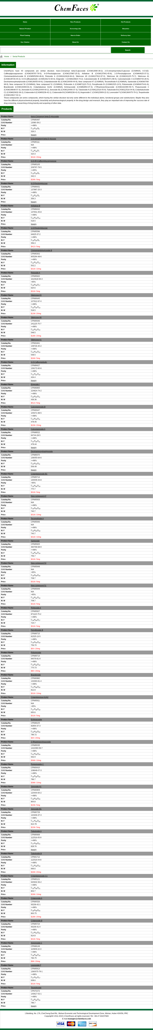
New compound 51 (38, 586)
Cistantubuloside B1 (39, 474)
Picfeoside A (36, 608)
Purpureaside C (37, 764)
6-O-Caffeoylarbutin (39, 362)
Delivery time (126, 35)
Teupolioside (36, 988)
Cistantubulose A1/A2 (39, 697)
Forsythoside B (37, 630)
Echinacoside (36, 720)
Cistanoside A (36, 898)
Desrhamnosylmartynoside (42, 451)
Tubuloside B (36, 854)
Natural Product (25, 28)
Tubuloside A (36, 831)
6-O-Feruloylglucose (39, 183)
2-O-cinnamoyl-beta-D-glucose (43, 139)
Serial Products (19, 56)
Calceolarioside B (38, 407)
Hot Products (125, 22)
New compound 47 (38, 496)
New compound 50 (38, 563)
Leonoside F (36, 965)
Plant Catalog (25, 35)
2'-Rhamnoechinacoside (41, 742)
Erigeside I (35, 384)
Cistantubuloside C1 (39, 876)
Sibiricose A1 (36, 340)
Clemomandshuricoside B (41, 250)
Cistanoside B (36, 921)
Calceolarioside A (38, 429)
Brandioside (36, 675)
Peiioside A (35, 273)
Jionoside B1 (36, 809)
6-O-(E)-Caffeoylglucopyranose (43, 161)
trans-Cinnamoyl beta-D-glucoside (45, 116)
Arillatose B (35, 206)
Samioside (35, 541)
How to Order (75, 35)
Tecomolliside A (37, 519)
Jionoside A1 (36, 787)
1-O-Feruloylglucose (39, 228)
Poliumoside (36, 653)
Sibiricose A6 (36, 317)
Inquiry (33, 135)
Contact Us (126, 42)
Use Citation (25, 42)
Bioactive (125, 28)
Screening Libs (75, 28)
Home (25, 22)
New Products (75, 22)
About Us (75, 42)
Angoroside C (36, 943)
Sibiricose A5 (36, 295)
